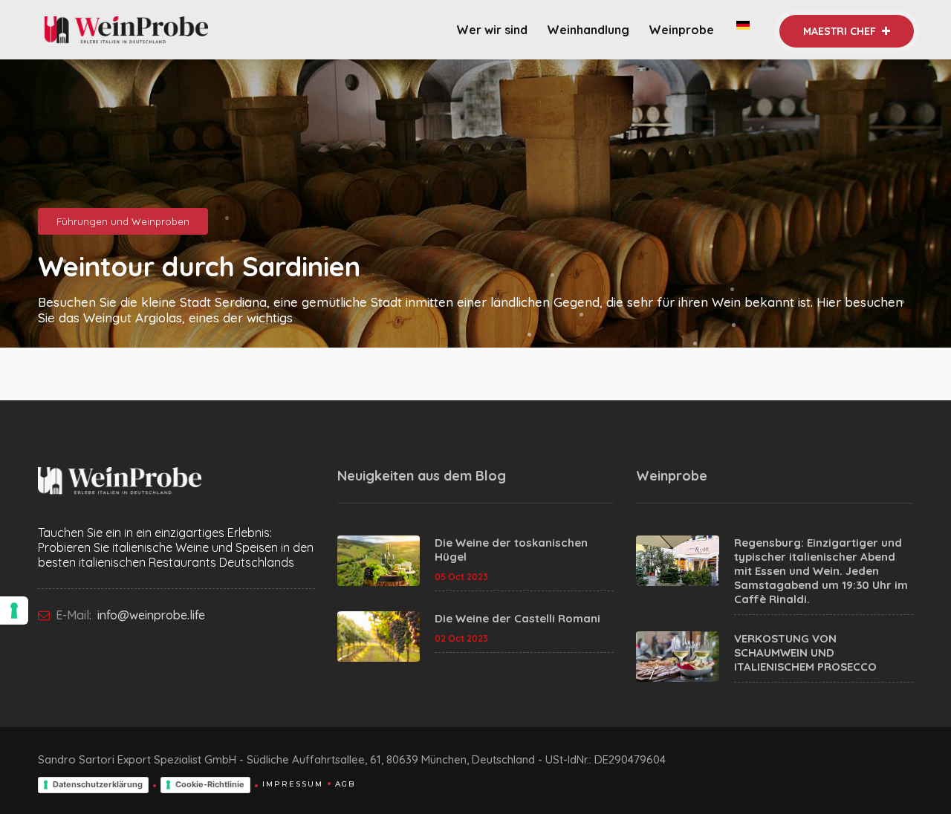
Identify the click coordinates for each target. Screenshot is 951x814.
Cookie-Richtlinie (209, 784)
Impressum (292, 784)
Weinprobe (683, 29)
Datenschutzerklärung (98, 784)
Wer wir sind (492, 29)
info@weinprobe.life (149, 615)
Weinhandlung (588, 29)
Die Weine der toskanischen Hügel (511, 549)
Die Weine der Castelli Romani (517, 618)
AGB (345, 784)
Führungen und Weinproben (122, 221)
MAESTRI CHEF (841, 31)
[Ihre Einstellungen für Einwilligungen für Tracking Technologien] (14, 610)
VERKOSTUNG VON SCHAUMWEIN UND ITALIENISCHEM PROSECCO (805, 652)
